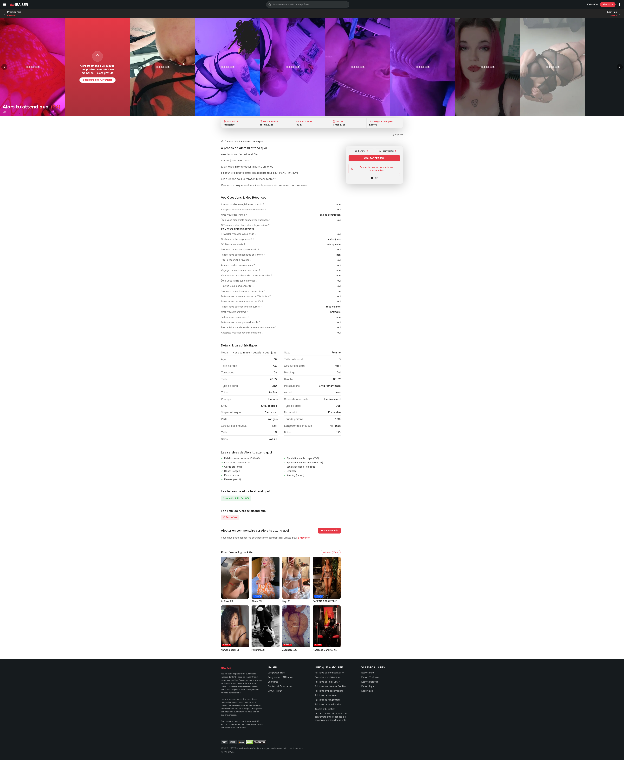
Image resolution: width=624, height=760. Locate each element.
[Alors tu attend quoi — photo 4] (292, 67)
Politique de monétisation (328, 704)
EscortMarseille (369, 681)
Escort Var (232, 141)
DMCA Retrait (275, 690)
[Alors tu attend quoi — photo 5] (357, 67)
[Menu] (4, 4)
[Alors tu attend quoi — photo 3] (227, 67)
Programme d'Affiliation (280, 677)
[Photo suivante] (620, 67)
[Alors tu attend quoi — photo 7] (487, 67)
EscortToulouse (370, 677)
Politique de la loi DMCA (327, 681)
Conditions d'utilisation (327, 677)
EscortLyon (368, 686)
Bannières (273, 681)
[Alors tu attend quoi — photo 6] (422, 67)
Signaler (399, 134)
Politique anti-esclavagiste (329, 690)
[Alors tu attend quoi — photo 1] (32, 67)
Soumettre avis (329, 530)
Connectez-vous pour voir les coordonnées (376, 169)
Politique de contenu (326, 695)
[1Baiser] (18, 4)
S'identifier (592, 4)
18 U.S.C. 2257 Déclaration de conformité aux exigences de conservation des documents (331, 717)
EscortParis (368, 672)
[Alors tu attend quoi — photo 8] (552, 67)
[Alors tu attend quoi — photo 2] (162, 67)
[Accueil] (222, 141)
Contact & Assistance (280, 686)
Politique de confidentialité (329, 672)
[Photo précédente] (4, 67)
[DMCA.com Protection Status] (256, 742)
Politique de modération (327, 699)
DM (376, 178)
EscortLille (367, 690)
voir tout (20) (330, 552)
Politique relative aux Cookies (330, 686)
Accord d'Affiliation (325, 709)
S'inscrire (607, 4)
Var (4, 111)
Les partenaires (276, 672)
